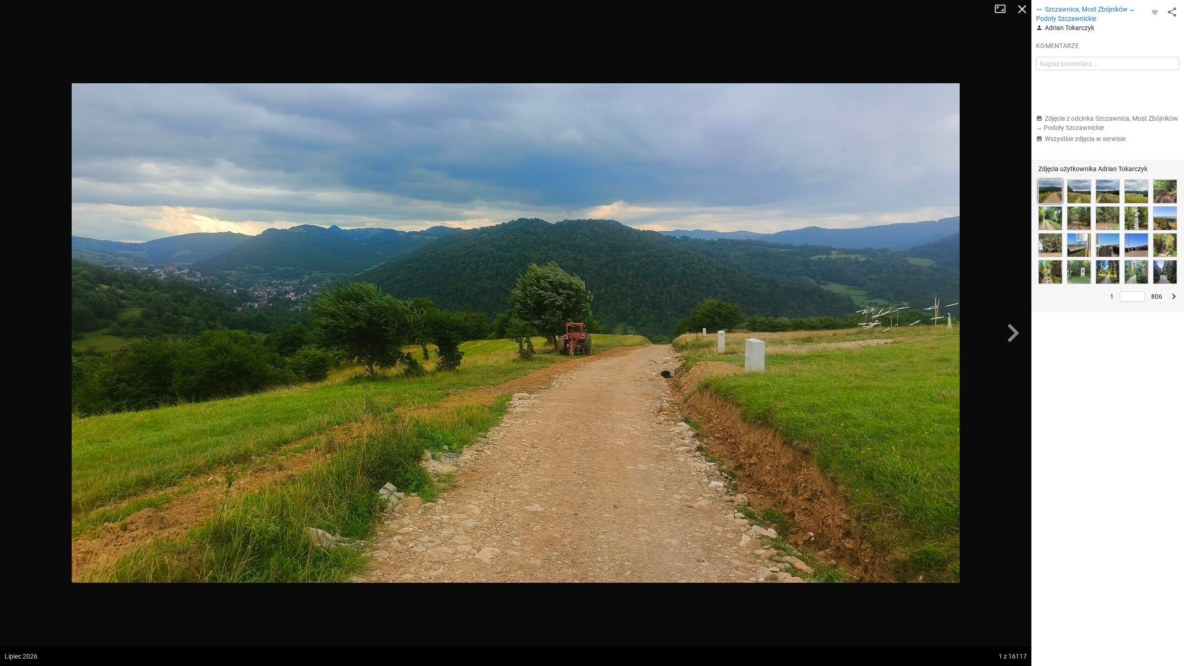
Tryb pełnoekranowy (1003, 9)
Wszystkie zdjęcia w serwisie (1085, 138)
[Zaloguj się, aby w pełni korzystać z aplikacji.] (1154, 12)
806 (1156, 296)
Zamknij (1022, 9)
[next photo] (1012, 333)
